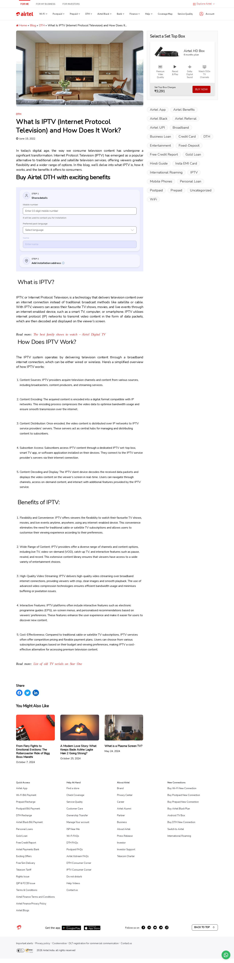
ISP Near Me (73, 829)
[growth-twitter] (161, 927)
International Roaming (166, 172)
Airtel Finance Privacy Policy (31, 903)
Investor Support (126, 849)
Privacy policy (42, 943)
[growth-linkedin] (149, 927)
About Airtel (123, 829)
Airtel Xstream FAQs (78, 856)
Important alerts (24, 943)
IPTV (194, 172)
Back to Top (202, 927)
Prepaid (176, 190)
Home (22, 25)
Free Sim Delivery (25, 863)
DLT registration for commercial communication (94, 943)
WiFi (153, 199)
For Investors (71, 4)
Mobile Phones (161, 181)
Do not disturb (74, 876)
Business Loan (160, 136)
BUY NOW (201, 89)
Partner (121, 815)
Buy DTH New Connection (181, 822)
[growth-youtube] (155, 927)
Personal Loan (190, 181)
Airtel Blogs (22, 910)
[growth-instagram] (167, 927)
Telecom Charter (126, 856)
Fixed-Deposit (189, 145)
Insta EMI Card (186, 163)
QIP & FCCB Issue (25, 883)
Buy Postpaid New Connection (183, 795)
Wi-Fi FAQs (73, 836)
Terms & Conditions (26, 890)
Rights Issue (22, 876)
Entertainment (160, 145)
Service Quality (185, 13)
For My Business (45, 4)
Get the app (52, 928)
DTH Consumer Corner (79, 863)
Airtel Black (158, 118)
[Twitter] (27, 693)
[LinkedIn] (36, 693)
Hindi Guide (159, 163)
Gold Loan (193, 154)
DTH (42, 25)
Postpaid (156, 190)
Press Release (125, 836)
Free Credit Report (164, 154)
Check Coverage (75, 795)
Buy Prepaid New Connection (183, 802)
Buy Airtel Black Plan (178, 808)
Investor (121, 842)
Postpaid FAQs (75, 849)
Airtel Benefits (184, 109)
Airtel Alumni (124, 808)
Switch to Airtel (175, 829)
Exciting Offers (24, 856)
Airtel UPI (157, 127)
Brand (120, 788)
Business (122, 822)
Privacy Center (125, 795)
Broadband (181, 127)
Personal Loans (24, 829)
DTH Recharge (24, 815)
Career (120, 802)
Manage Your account (78, 822)
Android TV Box (176, 815)
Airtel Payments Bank (27, 849)
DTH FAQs (72, 842)
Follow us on (132, 928)
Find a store (73, 788)
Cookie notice (59, 943)
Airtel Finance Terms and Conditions (35, 897)
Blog (33, 25)
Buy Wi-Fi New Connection (181, 788)
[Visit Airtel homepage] (19, 929)
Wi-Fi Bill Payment (26, 795)
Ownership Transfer (77, 815)
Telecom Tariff (23, 869)
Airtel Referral (186, 118)
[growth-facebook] (143, 927)
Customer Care (75, 808)
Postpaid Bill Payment (28, 808)
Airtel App (158, 109)
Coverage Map (165, 13)
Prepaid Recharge (25, 802)
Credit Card (187, 136)
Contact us (72, 890)
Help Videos (73, 883)
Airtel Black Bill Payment (29, 822)
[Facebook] (19, 693)
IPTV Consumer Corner (79, 869)
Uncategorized (201, 190)
